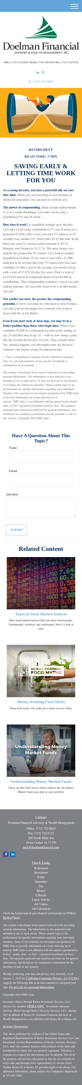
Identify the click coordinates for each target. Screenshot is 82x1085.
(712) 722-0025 (43, 81)
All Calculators (41, 908)
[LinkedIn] (37, 72)
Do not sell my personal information (31, 987)
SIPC (41, 1006)
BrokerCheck (11, 917)
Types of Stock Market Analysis (41, 614)
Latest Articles (41, 899)
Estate (41, 877)
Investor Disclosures (15, 1026)
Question (12, 494)
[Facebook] (43, 72)
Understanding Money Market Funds (41, 781)
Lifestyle (41, 895)
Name (13, 447)
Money (41, 890)
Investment (41, 872)
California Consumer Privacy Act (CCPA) (52, 978)
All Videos (41, 904)
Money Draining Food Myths (41, 702)
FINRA (32, 1006)
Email (13, 471)
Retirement (41, 868)
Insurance (41, 881)
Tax (41, 886)
